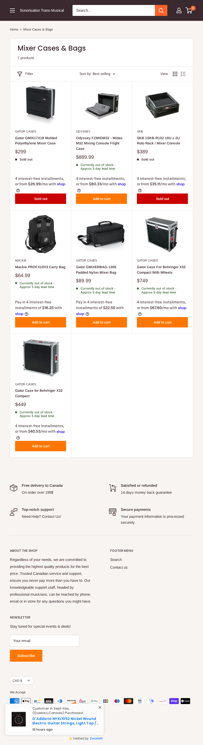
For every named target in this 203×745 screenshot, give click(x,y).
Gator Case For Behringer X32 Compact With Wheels (161, 269)
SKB (140, 131)
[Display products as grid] (175, 74)
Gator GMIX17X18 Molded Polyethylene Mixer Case (36, 140)
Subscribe (26, 655)
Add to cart (101, 199)
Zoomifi (99, 740)
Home (14, 29)
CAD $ (17, 680)
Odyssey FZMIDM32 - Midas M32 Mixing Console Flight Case (99, 143)
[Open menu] (12, 10)
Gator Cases (25, 131)
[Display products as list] (183, 74)
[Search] (161, 10)
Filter (29, 74)
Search (116, 559)
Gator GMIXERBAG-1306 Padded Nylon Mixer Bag (96, 269)
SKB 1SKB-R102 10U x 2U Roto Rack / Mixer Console (158, 140)
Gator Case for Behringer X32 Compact (39, 393)
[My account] (179, 10)
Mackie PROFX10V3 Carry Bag (40, 267)
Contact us (119, 567)
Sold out (40, 199)
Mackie (20, 260)
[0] (189, 10)
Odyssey (83, 131)
